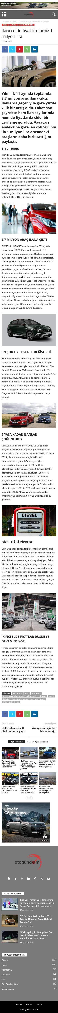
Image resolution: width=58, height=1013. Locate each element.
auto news (36, 693)
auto (27, 693)
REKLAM (19, 1004)
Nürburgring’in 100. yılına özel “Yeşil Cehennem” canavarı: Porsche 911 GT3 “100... (36, 935)
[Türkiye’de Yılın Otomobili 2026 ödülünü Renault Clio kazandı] (10, 753)
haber (51, 696)
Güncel (13, 25)
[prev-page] (27, 797)
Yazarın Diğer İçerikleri (37, 742)
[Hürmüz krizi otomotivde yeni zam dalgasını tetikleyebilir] (47, 778)
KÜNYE (29, 1004)
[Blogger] (9, 879)
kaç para (34, 699)
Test (4, 979)
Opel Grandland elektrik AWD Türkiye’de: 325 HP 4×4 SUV (9, 789)
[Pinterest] (19, 49)
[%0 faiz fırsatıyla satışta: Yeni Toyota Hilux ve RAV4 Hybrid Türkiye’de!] (10, 920)
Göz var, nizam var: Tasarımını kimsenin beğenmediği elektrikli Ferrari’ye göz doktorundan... (37, 903)
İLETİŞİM (39, 1004)
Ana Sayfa (5, 21)
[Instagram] (22, 879)
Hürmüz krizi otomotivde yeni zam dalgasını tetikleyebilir (46, 789)
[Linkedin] (34, 49)
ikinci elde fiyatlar (20, 699)
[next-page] (31, 797)
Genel (14, 21)
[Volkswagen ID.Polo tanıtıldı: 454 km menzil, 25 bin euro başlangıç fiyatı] (47, 753)
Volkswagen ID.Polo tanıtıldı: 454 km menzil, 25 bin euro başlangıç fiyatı (47, 764)
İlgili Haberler (17, 742)
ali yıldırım (17, 693)
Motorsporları (8, 989)
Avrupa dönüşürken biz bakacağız (44, 729)
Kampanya (7, 970)
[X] (12, 49)
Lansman (6, 974)
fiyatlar (42, 696)
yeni (17, 702)
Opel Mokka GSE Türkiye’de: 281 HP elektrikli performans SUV (28, 789)
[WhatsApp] (27, 49)
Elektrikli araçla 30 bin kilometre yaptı (13, 729)
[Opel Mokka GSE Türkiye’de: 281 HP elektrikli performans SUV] (29, 778)
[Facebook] (5, 49)
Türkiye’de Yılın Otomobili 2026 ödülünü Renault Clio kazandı (9, 764)
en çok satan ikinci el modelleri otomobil (20, 696)
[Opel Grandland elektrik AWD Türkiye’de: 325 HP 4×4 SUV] (10, 778)
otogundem (8, 702)
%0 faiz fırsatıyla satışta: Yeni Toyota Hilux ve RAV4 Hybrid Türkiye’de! (36, 919)
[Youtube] (49, 879)
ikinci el (6, 699)
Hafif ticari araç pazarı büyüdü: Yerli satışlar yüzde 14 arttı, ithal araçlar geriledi (29, 765)
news (42, 699)
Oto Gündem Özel (26, 25)
